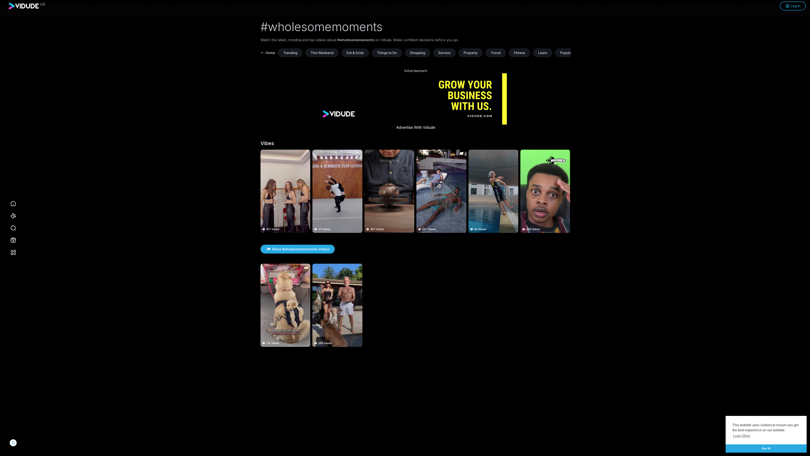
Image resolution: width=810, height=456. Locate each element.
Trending (290, 53)
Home (270, 53)
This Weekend (321, 53)
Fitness (519, 53)
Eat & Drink (355, 53)
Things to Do (387, 53)
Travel (496, 53)
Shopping (417, 53)
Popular (566, 53)
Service (444, 53)
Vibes (267, 143)
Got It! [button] (766, 448)
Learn (542, 53)
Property (471, 53)
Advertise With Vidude (415, 127)
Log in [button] (795, 6)
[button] (10, 228)
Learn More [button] (741, 436)
